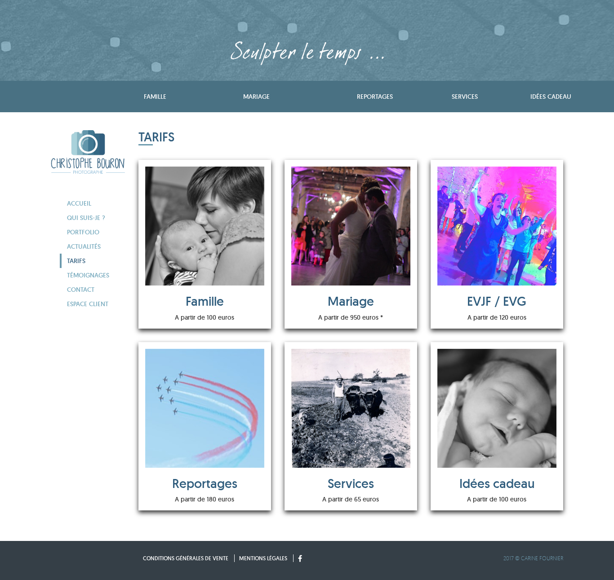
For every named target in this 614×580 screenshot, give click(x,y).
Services (465, 96)
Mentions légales (263, 558)
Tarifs (76, 261)
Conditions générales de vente (185, 558)
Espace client (87, 304)
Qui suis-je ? (86, 218)
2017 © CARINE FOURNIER (533, 558)
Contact (80, 290)
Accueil (79, 203)
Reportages (375, 96)
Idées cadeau (550, 96)
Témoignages (88, 275)
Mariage (256, 96)
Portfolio (83, 232)
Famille (155, 96)
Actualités (84, 246)
